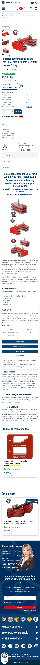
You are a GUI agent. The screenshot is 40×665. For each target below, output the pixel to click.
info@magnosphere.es (10, 568)
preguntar (29, 107)
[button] (6, 55)
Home (2, 13)
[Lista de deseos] (26, 8)
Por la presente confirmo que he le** (14, 602)
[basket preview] (36, 8)
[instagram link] (23, 646)
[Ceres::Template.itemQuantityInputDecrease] (4, 112)
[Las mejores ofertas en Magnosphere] (21, 8)
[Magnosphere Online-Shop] (11, 3)
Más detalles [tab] (6, 167)
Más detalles (20, 355)
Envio (14, 80)
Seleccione (6, 84)
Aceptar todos (20, 341)
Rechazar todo (20, 351)
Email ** (7, 596)
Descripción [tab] (6, 155)
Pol (4, 325)
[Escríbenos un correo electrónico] (32, 3)
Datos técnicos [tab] (7, 161)
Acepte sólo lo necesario (20, 346)
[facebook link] (10, 646)
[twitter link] (4, 646)
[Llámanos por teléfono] (36, 3)
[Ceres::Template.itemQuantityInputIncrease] (12, 112)
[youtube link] (17, 646)
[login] (31, 8)
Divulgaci (9, 325)
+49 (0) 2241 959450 (24, 150)
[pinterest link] (30, 646)
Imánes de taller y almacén (13, 13)
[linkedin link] (36, 646)
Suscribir (19, 607)
